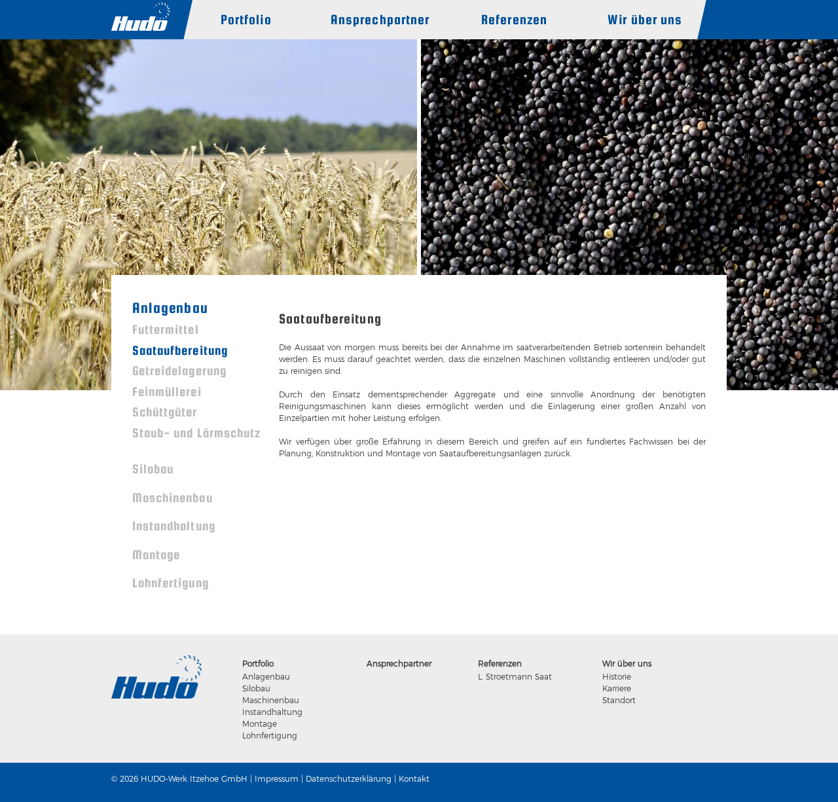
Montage (156, 554)
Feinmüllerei (167, 391)
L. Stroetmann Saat (515, 677)
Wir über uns (645, 19)
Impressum (277, 779)
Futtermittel (165, 329)
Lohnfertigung (170, 582)
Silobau (152, 469)
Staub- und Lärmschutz (196, 433)
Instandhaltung (173, 526)
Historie (616, 677)
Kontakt (414, 779)
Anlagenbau (170, 307)
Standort (619, 700)
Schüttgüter (165, 412)
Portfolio (246, 19)
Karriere (616, 688)
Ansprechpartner (380, 19)
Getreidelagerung (179, 370)
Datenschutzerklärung (349, 779)
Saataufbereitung (180, 350)
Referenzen (514, 19)
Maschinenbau (172, 497)
